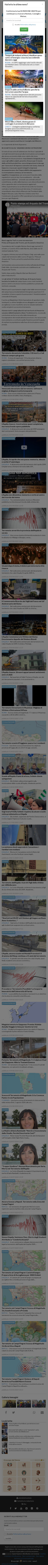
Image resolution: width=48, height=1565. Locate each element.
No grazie (24, 34)
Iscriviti (24, 29)
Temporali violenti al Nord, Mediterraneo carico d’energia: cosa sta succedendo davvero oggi (23, 57)
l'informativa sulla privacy (28, 24)
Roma (7, 63)
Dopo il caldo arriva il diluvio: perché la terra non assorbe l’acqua (22, 90)
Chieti (8, 127)
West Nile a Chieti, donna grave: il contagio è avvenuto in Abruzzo (20, 122)
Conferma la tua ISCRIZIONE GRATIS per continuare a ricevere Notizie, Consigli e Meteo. (23, 13)
